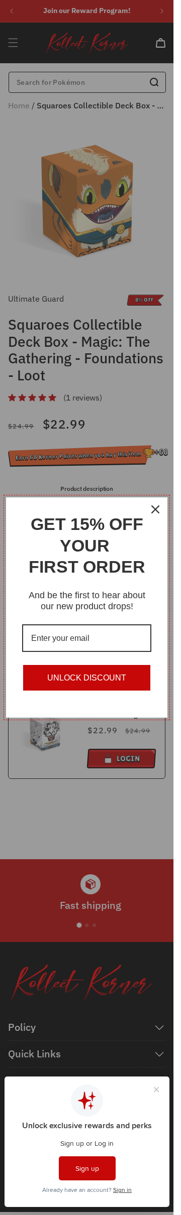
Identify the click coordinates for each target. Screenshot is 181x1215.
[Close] (155, 509)
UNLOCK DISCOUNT (86, 677)
